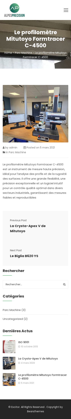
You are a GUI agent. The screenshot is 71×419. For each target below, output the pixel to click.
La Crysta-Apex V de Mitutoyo (28, 228)
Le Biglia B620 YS (24, 256)
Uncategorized (13, 319)
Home (8, 53)
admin (13, 147)
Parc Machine (23, 53)
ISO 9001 (23, 342)
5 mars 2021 (47, 147)
